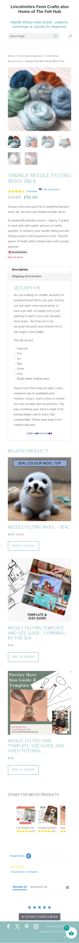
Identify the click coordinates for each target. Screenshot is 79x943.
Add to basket (23, 657)
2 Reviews (31, 191)
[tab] (20, 887)
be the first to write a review (40, 916)
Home (11, 56)
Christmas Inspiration (31, 56)
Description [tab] (20, 270)
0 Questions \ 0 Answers (24, 871)
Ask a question (51, 189)
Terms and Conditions (59, 926)
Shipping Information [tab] (26, 276)
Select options (23, 546)
